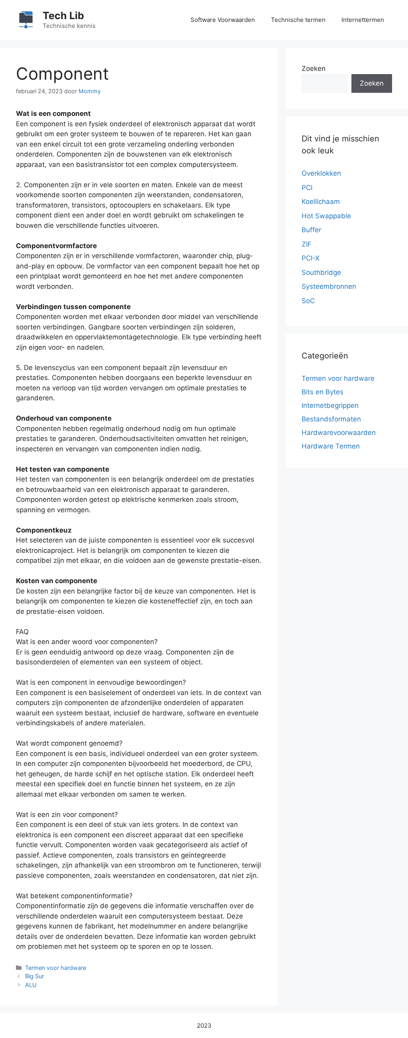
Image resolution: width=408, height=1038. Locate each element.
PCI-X (311, 258)
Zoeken (314, 68)
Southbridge (321, 272)
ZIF (307, 244)
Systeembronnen (329, 286)
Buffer (311, 230)
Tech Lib (63, 16)
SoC (308, 301)
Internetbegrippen (330, 405)
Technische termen (298, 20)
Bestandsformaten (331, 419)
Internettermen (362, 20)
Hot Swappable (326, 216)
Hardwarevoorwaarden (339, 433)
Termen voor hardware (55, 967)
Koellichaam (321, 202)
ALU (31, 984)
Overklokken (321, 173)
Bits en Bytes (322, 392)
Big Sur (34, 976)
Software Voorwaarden (222, 20)
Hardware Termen (331, 446)
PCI (307, 188)
